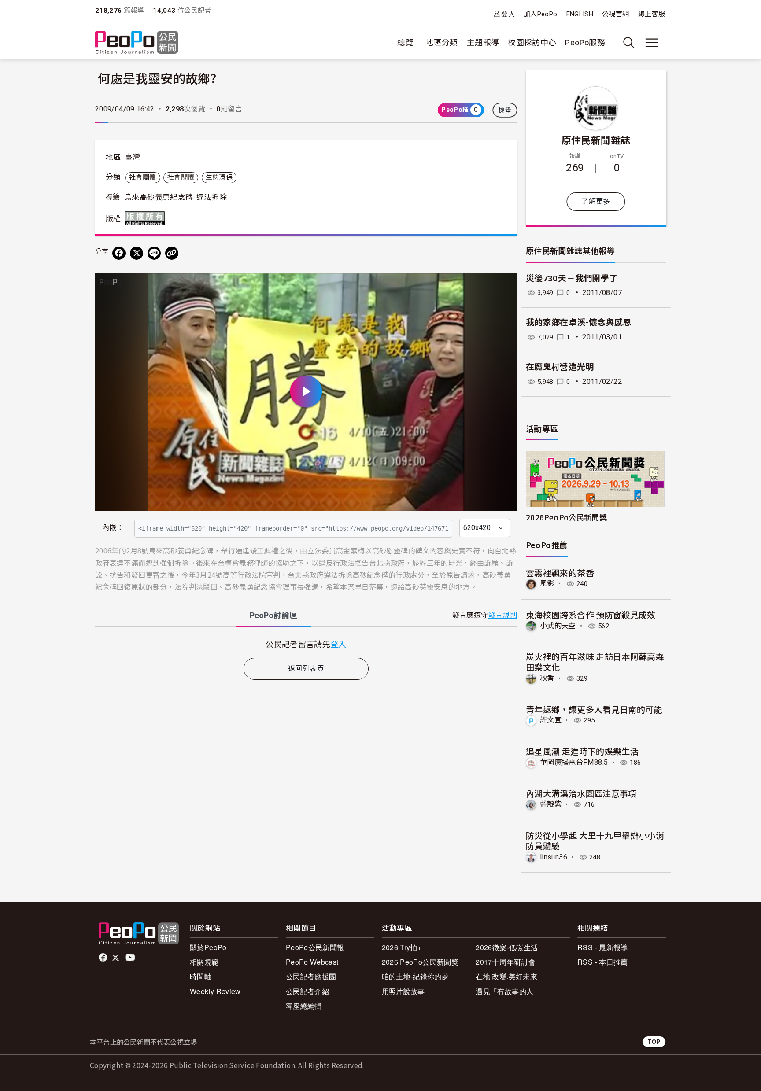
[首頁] (136, 43)
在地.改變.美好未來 (506, 976)
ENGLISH (580, 14)
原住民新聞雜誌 (596, 140)
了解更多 (595, 201)
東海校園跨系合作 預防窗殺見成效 (591, 614)
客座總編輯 (304, 1006)
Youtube (131, 957)
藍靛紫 (551, 804)
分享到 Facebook (505, 286)
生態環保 (219, 177)
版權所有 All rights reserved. (147, 218)
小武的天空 (558, 626)
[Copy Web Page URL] (171, 253)
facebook (104, 957)
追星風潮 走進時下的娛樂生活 (582, 751)
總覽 (405, 42)
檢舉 (505, 110)
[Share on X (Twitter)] (136, 253)
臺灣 (132, 157)
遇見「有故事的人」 (508, 991)
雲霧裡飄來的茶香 (560, 573)
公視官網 (615, 14)
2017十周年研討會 (506, 962)
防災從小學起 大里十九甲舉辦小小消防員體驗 (595, 840)
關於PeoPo (208, 947)
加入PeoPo (541, 14)
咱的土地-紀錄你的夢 (415, 976)
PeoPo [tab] (273, 615)
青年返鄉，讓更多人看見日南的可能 (594, 709)
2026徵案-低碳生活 (507, 947)
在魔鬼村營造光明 (560, 367)
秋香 (547, 678)
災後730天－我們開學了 (571, 278)
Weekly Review (215, 991)
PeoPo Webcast (312, 962)
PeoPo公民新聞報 (315, 947)
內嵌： (113, 527)
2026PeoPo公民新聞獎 (566, 517)
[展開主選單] (652, 43)
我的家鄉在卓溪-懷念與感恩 (579, 322)
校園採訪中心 (532, 42)
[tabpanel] (306, 644)
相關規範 (204, 962)
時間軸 (200, 976)
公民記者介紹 (307, 991)
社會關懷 (142, 177)
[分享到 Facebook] (119, 253)
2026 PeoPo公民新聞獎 (420, 962)
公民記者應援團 (311, 976)
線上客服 (651, 14)
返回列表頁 (306, 668)
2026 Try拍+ (402, 947)
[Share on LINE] (154, 253)
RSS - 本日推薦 (602, 962)
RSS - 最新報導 (602, 947)
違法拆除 (211, 197)
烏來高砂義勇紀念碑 (158, 197)
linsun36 (553, 857)
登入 (508, 14)
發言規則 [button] (502, 615)
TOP (654, 1041)
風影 (547, 583)
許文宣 (551, 720)
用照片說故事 (403, 991)
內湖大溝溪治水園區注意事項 (581, 793)
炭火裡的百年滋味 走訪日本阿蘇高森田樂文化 (595, 661)
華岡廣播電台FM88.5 (574, 762)
